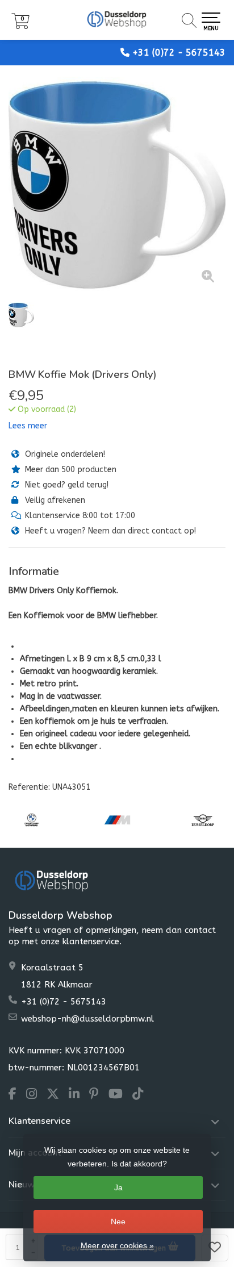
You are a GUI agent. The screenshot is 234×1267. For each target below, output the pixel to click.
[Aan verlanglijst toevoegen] (214, 1248)
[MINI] (203, 820)
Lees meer (28, 426)
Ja (118, 1187)
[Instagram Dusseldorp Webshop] (36, 1095)
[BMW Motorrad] (32, 820)
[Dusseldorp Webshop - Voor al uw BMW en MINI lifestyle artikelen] (117, 20)
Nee (118, 1221)
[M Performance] (117, 820)
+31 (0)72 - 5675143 (178, 52)
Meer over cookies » (117, 1245)
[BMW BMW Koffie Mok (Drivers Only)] (117, 185)
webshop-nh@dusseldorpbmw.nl (87, 1019)
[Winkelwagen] (20, 26)
